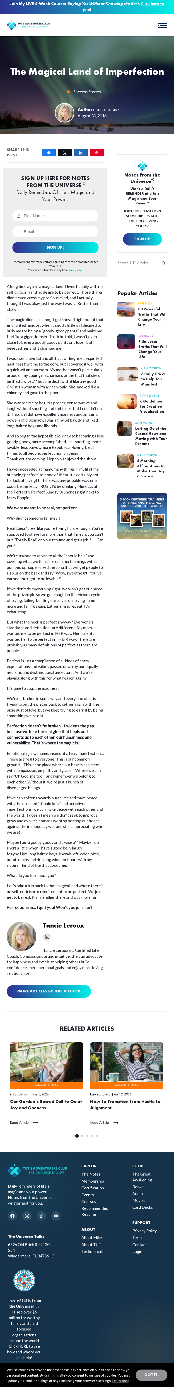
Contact (139, 1244)
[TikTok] (41, 1215)
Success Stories (87, 91)
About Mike (91, 1237)
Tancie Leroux (107, 110)
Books (137, 1186)
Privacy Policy (144, 1230)
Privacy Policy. (76, 270)
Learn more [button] (120, 1381)
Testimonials (92, 1251)
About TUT (91, 1244)
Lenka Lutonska (100, 1094)
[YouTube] (55, 1215)
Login (137, 1251)
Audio (137, 1193)
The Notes (90, 1173)
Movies (138, 1200)
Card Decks (142, 1207)
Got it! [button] (151, 1375)
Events (87, 1194)
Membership (92, 1180)
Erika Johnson (19, 1094)
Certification (92, 1187)
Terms (137, 1237)
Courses (88, 1201)
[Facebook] (12, 1215)
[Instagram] (26, 1215)
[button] (162, 25)
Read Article (19, 1123)
